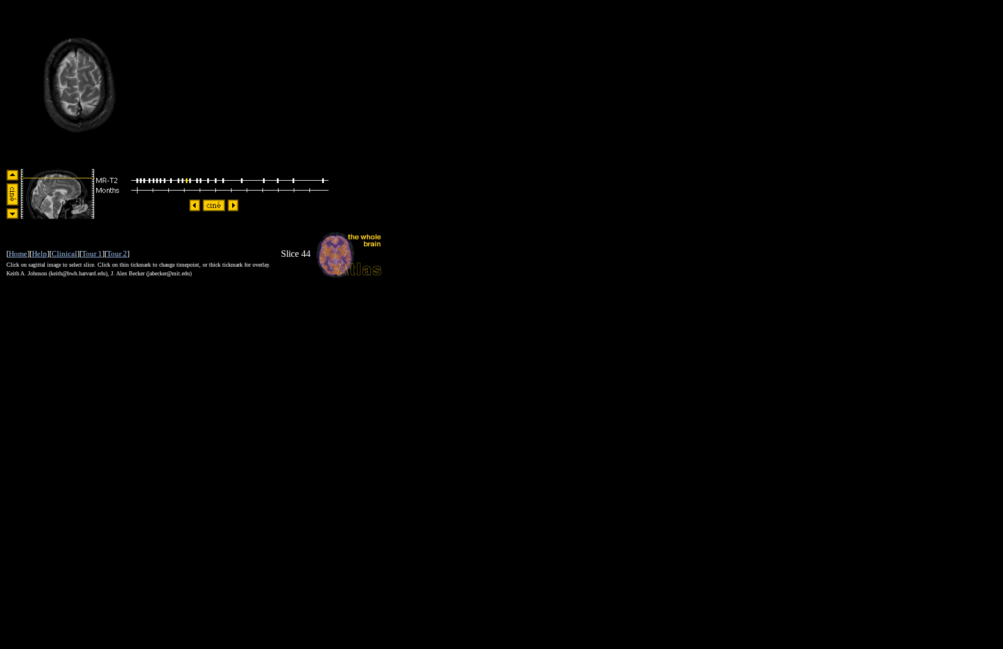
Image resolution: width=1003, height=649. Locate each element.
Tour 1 (92, 253)
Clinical (64, 253)
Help (39, 253)
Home (18, 253)
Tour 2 (117, 253)
